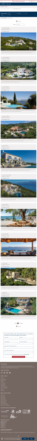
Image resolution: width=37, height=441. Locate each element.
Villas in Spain (3, 398)
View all (21, 323)
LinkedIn (4, 373)
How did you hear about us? (9, 350)
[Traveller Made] (5, 416)
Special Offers (3, 380)
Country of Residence (23, 341)
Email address (7, 341)
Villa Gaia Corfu (7, 175)
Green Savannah (3, 379)
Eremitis (5, 292)
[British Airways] (5, 411)
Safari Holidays (3, 402)
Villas (6, 6)
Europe (5, 8)
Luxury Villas (3, 394)
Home (2, 8)
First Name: (6, 337)
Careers (2, 381)
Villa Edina (5, 233)
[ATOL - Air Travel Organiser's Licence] (13, 411)
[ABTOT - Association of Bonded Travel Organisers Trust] (26, 411)
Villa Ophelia (6, 116)
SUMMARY (2, 6)
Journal (2, 389)
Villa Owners (3, 390)
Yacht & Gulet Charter (4, 403)
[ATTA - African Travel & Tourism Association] (19, 411)
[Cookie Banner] (18, 438)
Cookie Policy (3, 385)
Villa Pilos (5, 204)
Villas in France (3, 397)
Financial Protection (4, 386)
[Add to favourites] (1, 28)
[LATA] (13, 416)
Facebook (2, 373)
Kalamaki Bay (6, 28)
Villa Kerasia (6, 86)
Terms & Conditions (4, 388)
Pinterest (10, 373)
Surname (21, 337)
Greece (8, 8)
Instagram (7, 373)
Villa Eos (5, 263)
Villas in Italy (3, 396)
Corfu (11, 8)
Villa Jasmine (6, 57)
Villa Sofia (5, 145)
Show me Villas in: (4, 13)
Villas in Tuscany (3, 401)
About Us (2, 377)
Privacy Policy (3, 384)
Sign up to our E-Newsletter (5, 405)
